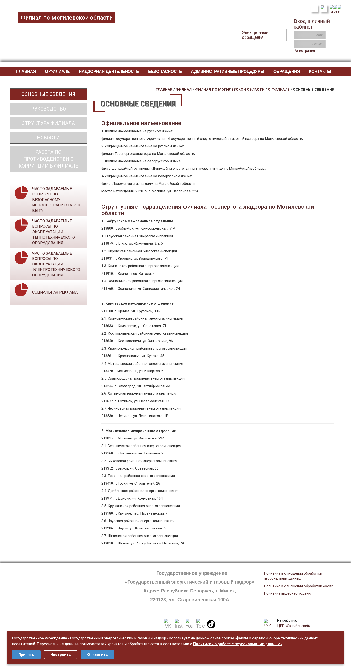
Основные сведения (48, 94)
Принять (26, 654)
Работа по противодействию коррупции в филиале (48, 159)
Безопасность (165, 71)
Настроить (60, 654)
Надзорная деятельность (109, 71)
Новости (48, 138)
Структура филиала (48, 123)
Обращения (286, 71)
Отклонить (97, 654)
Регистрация (304, 50)
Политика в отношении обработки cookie (299, 586)
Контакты (320, 71)
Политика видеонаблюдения (288, 593)
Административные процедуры (227, 71)
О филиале (57, 71)
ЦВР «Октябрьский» (294, 626)
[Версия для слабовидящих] (323, 8)
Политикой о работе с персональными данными (237, 644)
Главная (26, 71)
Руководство (48, 109)
